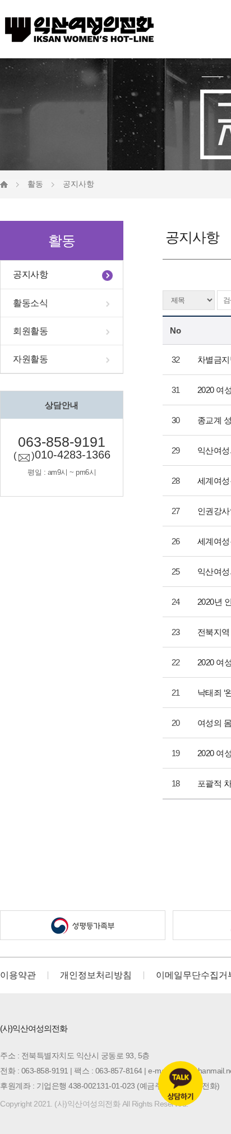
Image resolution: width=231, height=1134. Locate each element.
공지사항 (30, 274)
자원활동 (30, 359)
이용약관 (18, 975)
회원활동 (30, 331)
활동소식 (30, 303)
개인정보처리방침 (96, 975)
